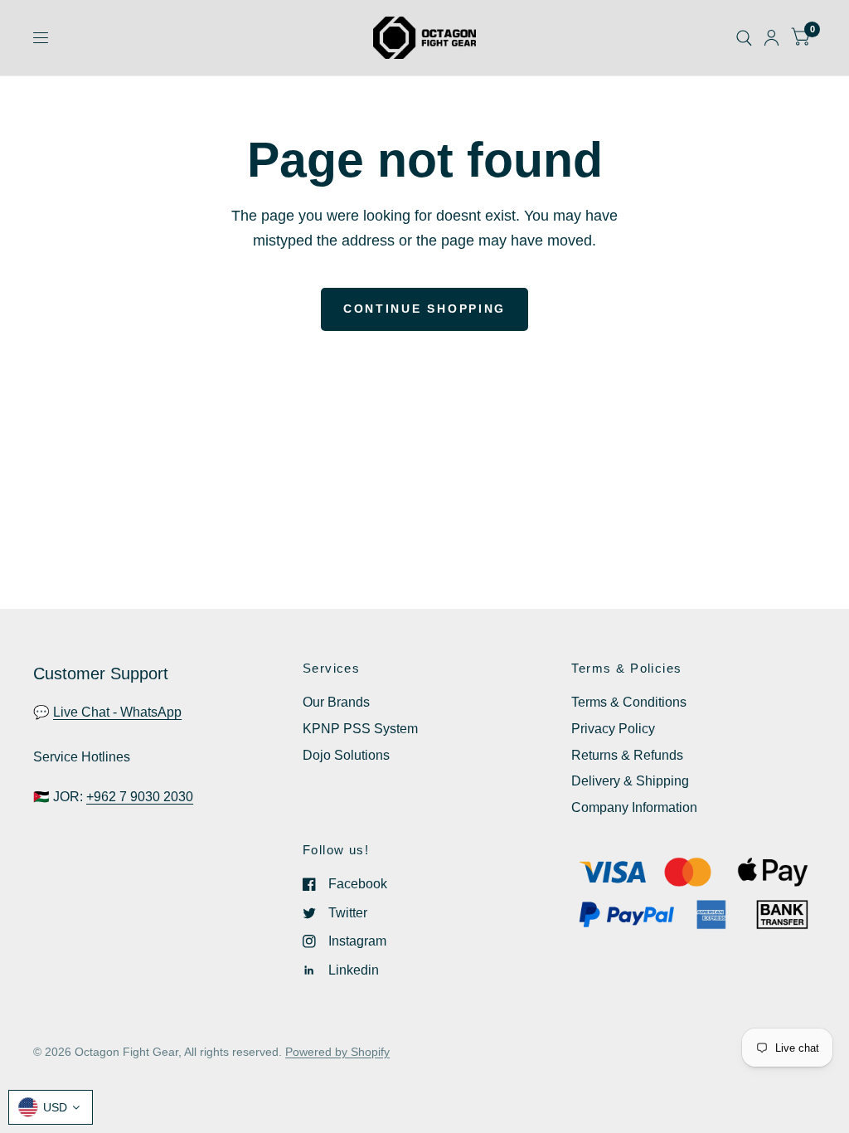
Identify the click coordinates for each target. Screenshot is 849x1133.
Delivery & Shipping (630, 781)
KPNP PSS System (360, 729)
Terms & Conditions (628, 702)
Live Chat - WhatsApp (117, 712)
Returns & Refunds (627, 755)
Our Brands (336, 702)
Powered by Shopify (337, 1052)
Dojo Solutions (346, 755)
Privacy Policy (613, 729)
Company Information (634, 807)
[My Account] (771, 37)
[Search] (744, 37)
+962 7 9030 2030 (139, 797)
